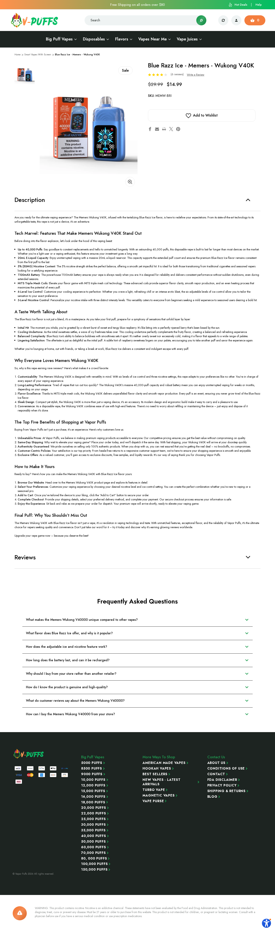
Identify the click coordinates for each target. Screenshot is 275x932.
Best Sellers (155, 774)
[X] (171, 129)
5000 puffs (91, 763)
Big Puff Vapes (59, 39)
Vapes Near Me (152, 39)
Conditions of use (226, 768)
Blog (212, 797)
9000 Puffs (91, 774)
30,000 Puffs (93, 824)
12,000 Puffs (93, 785)
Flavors (121, 39)
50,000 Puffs (93, 841)
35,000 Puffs (93, 830)
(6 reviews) (177, 74)
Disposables (94, 39)
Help (258, 5)
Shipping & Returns (226, 791)
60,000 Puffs (93, 847)
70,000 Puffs (93, 853)
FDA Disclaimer (222, 780)
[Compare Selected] (223, 20)
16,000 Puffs (93, 797)
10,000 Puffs (93, 780)
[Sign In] (236, 20)
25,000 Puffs (93, 819)
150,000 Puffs (94, 869)
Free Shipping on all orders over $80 (137, 4)
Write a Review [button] (195, 75)
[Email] (157, 129)
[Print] (164, 129)
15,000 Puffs (93, 791)
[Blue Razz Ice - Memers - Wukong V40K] (89, 125)
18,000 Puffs (93, 802)
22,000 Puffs (93, 813)
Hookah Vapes (157, 768)
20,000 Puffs (93, 808)
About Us (216, 763)
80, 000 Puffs (94, 858)
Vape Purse (153, 801)
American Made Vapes (164, 763)
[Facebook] (150, 129)
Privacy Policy (222, 785)
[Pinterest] (178, 129)
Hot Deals (241, 5)
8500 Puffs (91, 768)
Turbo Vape (154, 790)
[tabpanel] (24, 74)
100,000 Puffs (94, 864)
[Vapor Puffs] (29, 753)
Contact (216, 774)
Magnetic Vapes (159, 795)
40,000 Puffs (93, 836)
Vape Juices (187, 39)
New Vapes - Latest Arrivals (161, 782)
